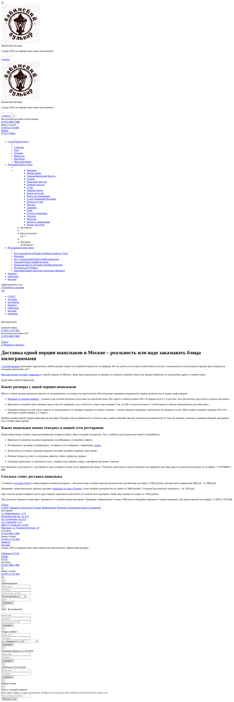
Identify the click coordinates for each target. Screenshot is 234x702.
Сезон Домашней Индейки (41, 199)
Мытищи (19, 256)
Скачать (5, 59)
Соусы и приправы (37, 213)
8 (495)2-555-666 (10, 127)
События (19, 147)
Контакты (19, 158)
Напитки (31, 219)
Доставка (13, 164)
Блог (16, 150)
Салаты (31, 179)
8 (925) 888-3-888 (10, 122)
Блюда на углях (35, 201)
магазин (12, 279)
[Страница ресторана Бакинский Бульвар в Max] (11, 133)
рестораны (13, 302)
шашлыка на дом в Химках (67, 488)
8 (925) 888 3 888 (10, 336)
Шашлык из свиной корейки (23, 399)
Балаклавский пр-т (38, 265)
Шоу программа (22, 161)
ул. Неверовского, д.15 (13, 513)
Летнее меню (34, 173)
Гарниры (31, 207)
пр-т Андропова (36, 259)
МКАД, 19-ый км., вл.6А (14, 525)
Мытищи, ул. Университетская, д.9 (20, 527)
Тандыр (31, 204)
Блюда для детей (36, 224)
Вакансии (19, 156)
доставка (12, 299)
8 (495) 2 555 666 (10, 330)
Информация (49, 507)
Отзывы (18, 153)
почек (97, 445)
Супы (30, 187)
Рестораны (13, 247)
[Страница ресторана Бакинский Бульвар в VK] (4, 133)
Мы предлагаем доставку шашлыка (20, 374)
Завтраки (32, 170)
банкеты (12, 273)
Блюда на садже (35, 193)
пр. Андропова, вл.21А (13, 519)
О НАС (12, 296)
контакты (13, 313)
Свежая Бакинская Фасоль (41, 176)
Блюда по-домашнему (38, 196)
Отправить (8, 625)
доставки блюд (22, 483)
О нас (11, 141)
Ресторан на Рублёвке (26, 267)
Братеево (39, 270)
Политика (62, 507)
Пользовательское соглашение (84, 507)
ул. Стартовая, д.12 (11, 522)
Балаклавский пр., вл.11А (15, 516)
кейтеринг (13, 276)
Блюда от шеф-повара (38, 222)
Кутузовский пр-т (41, 253)
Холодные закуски (37, 181)
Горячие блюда (35, 190)
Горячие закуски (36, 184)
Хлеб (29, 210)
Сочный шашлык (10, 366)
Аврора (31, 262)
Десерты (31, 216)
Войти (4, 130)
